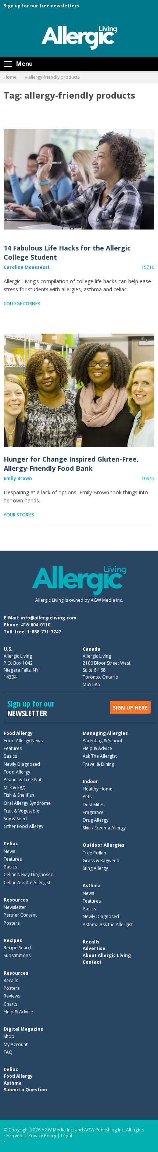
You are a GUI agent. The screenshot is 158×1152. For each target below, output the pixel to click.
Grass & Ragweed (101, 860)
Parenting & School (102, 740)
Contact (92, 962)
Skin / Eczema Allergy (104, 828)
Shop (9, 1036)
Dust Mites (93, 804)
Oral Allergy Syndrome (27, 803)
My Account (16, 1044)
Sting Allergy (95, 868)
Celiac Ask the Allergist (27, 882)
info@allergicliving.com (48, 618)
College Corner (22, 304)
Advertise (94, 948)
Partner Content (20, 915)
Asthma (92, 885)
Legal (66, 1136)
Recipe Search (18, 948)
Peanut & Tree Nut (23, 779)
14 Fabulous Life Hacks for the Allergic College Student (79, 179)
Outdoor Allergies (104, 845)
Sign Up (130, 707)
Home (10, 77)
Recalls (11, 980)
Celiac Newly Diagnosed (29, 874)
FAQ (8, 1052)
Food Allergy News (23, 740)
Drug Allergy (95, 820)
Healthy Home (97, 789)
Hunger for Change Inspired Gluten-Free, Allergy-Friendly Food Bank (79, 390)
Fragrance (93, 812)
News (9, 851)
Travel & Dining (98, 764)
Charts (10, 1004)
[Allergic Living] (79, 37)
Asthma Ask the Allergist (108, 924)
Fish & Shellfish (19, 795)
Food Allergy (18, 733)
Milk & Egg (14, 787)
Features (13, 748)
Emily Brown (18, 478)
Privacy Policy (42, 1136)
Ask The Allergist (100, 756)
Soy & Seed (15, 818)
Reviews (12, 996)
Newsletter (15, 907)
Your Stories (19, 515)
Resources (16, 900)
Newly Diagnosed (22, 764)
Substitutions (17, 955)
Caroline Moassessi (26, 267)
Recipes (13, 940)
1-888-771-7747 (44, 632)
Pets (87, 796)
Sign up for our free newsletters (41, 6)
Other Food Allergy (23, 826)
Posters (11, 923)
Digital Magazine (23, 1029)
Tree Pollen (94, 853)
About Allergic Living (107, 955)
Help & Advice (97, 748)
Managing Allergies (105, 733)
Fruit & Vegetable (21, 811)
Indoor (90, 781)
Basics (10, 756)
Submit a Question (25, 1090)
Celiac (11, 843)
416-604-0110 (35, 625)
